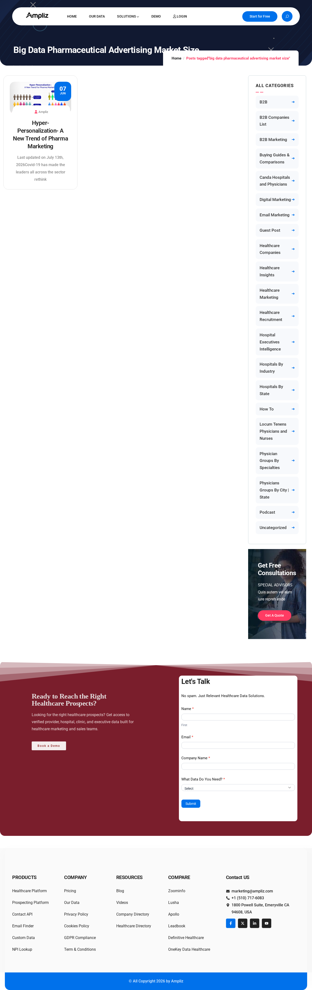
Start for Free (260, 16)
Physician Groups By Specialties (270, 460)
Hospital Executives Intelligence (270, 341)
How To (267, 409)
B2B (263, 102)
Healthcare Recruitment (271, 316)
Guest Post (270, 230)
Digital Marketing (275, 199)
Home (176, 58)
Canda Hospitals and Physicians (275, 181)
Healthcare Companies (270, 249)
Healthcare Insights (270, 271)
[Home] (37, 15)
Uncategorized (273, 527)
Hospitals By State (271, 390)
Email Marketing (275, 214)
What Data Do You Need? (203, 779)
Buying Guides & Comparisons (275, 158)
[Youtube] (266, 923)
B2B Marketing (273, 139)
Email (187, 737)
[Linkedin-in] (254, 923)
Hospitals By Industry (271, 368)
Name (187, 709)
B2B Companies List (274, 121)
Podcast (267, 512)
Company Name (195, 758)
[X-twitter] (242, 923)
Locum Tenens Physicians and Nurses (273, 431)
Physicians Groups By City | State (274, 490)
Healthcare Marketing (270, 294)
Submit (190, 804)
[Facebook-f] (230, 923)
